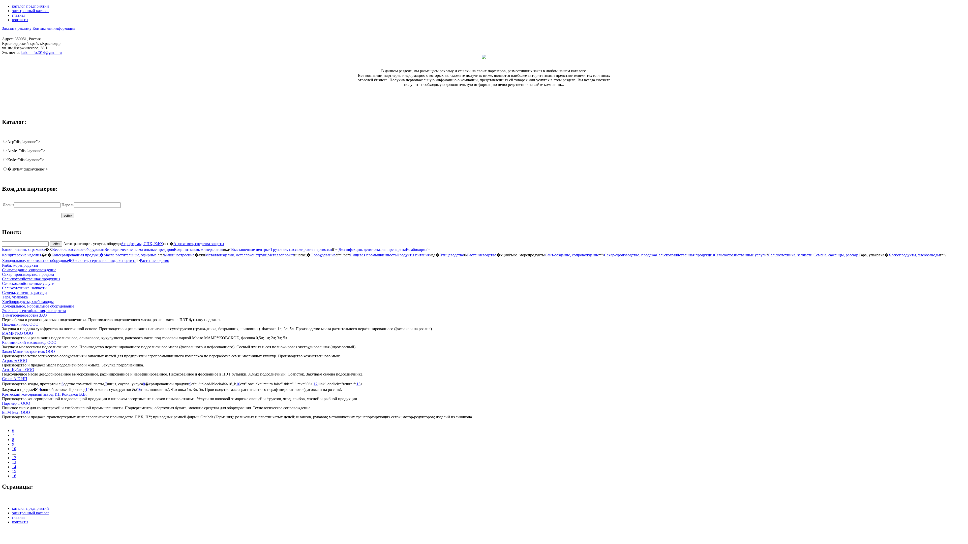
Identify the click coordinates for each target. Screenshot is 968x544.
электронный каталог (30, 11)
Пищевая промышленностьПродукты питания (390, 255)
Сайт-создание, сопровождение (572, 255)
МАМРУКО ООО (17, 333)
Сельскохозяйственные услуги (740, 255)
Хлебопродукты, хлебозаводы (914, 255)
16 (139, 389)
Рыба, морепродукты (20, 265)
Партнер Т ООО (16, 403)
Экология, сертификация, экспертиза (104, 260)
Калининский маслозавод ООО (29, 342)
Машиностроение (179, 255)
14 (39, 389)
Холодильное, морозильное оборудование (38, 306)
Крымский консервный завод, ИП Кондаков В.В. (44, 394)
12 (316, 384)
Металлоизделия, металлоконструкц (236, 255)
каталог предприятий (30, 6)
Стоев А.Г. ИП (14, 379)
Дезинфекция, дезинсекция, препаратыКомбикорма (383, 249)
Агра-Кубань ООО (18, 369)
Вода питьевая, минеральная (198, 249)
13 (358, 384)
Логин (8, 205)
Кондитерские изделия (21, 255)
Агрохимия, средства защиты (198, 244)
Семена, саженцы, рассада (836, 255)
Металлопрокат (280, 255)
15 (87, 389)
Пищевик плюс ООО (20, 324)
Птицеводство (451, 255)
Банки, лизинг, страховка (23, 249)
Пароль (68, 205)
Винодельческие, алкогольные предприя (139, 249)
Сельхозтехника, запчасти (790, 255)
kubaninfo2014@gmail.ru (41, 52)
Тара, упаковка (15, 297)
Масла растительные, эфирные (130, 255)
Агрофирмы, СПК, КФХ (142, 244)
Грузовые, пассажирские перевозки (301, 249)
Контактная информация (54, 28)
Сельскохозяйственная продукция (685, 255)
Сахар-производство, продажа (630, 255)
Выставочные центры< (251, 249)
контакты (20, 20)
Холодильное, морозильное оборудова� (37, 260)
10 (238, 384)
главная (18, 15)
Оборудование (323, 255)
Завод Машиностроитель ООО (28, 351)
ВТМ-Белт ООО (16, 412)
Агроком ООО (14, 360)
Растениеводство (481, 255)
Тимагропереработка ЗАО (24, 315)
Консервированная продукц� (77, 255)
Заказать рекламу (17, 28)
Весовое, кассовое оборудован (78, 249)
